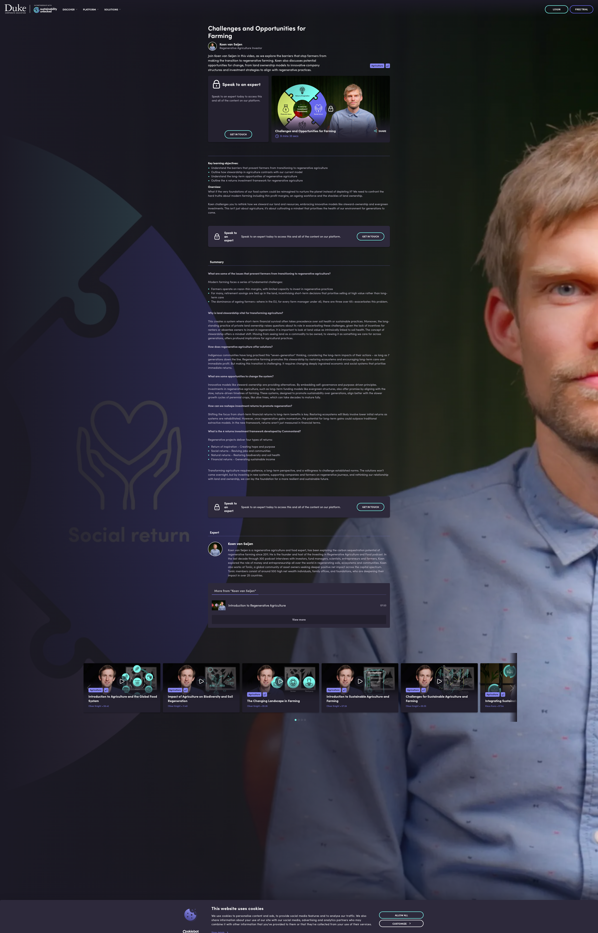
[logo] (31, 9)
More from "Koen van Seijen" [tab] (235, 591)
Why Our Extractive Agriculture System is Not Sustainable (268, 617)
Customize (399, 918)
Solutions (111, 9)
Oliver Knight (94, 730)
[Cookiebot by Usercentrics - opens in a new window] (190, 927)
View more (299, 644)
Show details (217, 926)
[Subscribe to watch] (330, 109)
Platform (89, 9)
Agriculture (377, 65)
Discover (69, 9)
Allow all (401, 909)
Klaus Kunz (490, 730)
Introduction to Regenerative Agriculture (257, 605)
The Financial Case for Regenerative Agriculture (262, 629)
